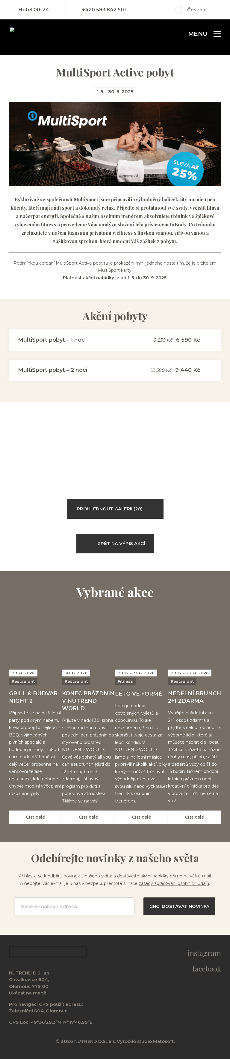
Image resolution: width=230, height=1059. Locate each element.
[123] (123, 452)
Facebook (206, 968)
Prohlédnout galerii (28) (110, 509)
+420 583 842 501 (104, 10)
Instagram (204, 953)
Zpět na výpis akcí (121, 543)
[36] (44, 452)
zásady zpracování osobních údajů (174, 883)
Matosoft (163, 1041)
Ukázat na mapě (27, 993)
